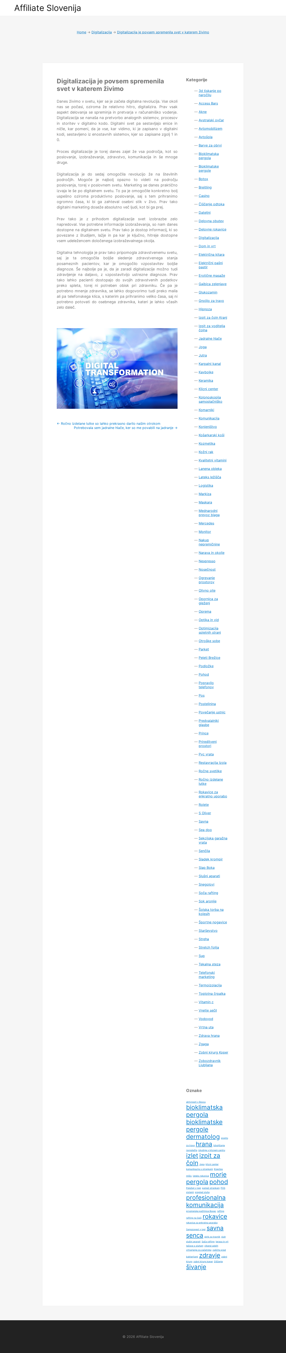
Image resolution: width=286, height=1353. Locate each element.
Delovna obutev (211, 221)
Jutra (203, 355)
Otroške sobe (209, 641)
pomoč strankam (211, 1188)
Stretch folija (209, 947)
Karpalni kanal (210, 364)
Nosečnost (207, 569)
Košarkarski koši (211, 435)
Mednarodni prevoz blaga (209, 513)
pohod (218, 1181)
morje (218, 1174)
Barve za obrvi (210, 145)
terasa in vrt (222, 1241)
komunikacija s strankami (199, 1169)
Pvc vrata (206, 754)
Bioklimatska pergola (209, 156)
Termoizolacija (210, 985)
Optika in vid (209, 620)
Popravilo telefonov (206, 685)
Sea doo (205, 830)
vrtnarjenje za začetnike (198, 1250)
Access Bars (208, 103)
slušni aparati (193, 1241)
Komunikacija (209, 418)
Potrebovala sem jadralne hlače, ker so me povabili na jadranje (126, 428)
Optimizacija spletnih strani (210, 630)
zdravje (209, 1255)
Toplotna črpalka (212, 993)
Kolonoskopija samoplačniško (210, 399)
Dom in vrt (207, 246)
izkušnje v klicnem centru (211, 1150)
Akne (203, 112)
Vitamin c (206, 1002)
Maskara (205, 502)
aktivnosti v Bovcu (196, 1102)
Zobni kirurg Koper (213, 1052)
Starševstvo (208, 930)
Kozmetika (207, 443)
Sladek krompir (211, 859)
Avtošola (206, 137)
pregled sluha (202, 1192)
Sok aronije (207, 901)
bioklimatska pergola (204, 1111)
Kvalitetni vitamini (213, 460)
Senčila (204, 851)
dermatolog (203, 1136)
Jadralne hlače (210, 338)
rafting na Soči (194, 1218)
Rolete (204, 804)
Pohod (204, 674)
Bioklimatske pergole (209, 168)
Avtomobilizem (210, 128)
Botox (203, 179)
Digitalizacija (209, 238)
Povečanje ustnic (212, 712)
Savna (203, 821)
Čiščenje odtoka (211, 204)
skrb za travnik (212, 1236)
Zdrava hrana (209, 1035)
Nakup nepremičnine (209, 542)
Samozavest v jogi (196, 1229)
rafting (220, 1211)
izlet (192, 1155)
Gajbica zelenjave (213, 284)
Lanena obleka (210, 469)
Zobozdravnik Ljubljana (210, 1063)
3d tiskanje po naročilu (210, 93)
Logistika (206, 485)
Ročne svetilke (210, 771)
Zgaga (204, 1044)
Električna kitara (211, 254)
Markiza (205, 494)
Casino (204, 196)
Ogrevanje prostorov (207, 580)
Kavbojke (206, 372)
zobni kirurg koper (203, 1261)
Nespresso (207, 561)
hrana (204, 1144)
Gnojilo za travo (211, 301)
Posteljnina (207, 704)
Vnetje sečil (208, 1010)
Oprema (205, 611)
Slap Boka (207, 867)
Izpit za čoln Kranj (213, 317)
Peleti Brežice (209, 658)
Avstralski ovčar (211, 120)
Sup (202, 956)
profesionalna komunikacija (206, 1201)
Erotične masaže (212, 275)
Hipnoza (205, 309)
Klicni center (208, 389)
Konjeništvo (208, 427)
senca (194, 1235)
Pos (202, 695)
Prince (204, 733)
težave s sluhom (194, 1245)
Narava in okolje (211, 553)
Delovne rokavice (212, 229)
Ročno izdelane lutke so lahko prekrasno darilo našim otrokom (108, 423)
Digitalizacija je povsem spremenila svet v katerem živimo (110, 84)
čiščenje (218, 1261)
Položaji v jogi (193, 1188)
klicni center (212, 1164)
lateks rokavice (201, 1176)
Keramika (206, 380)
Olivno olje (207, 590)
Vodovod (206, 1019)
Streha (204, 939)
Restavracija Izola (213, 762)
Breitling (205, 187)
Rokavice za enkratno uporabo (213, 794)
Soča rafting (208, 893)
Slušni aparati (209, 876)
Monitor (205, 532)
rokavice (215, 1216)
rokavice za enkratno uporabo (202, 1222)
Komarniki (206, 410)
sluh (223, 1236)
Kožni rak (206, 452)
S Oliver (205, 813)
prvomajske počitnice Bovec (201, 1211)
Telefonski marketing (207, 974)
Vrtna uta (206, 1027)
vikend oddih (211, 1245)
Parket (204, 649)
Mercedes (206, 523)
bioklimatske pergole (204, 1125)
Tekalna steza (209, 964)
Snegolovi (206, 884)
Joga (203, 347)
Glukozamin (208, 292)
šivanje (196, 1266)
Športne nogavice (213, 922)
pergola (197, 1181)
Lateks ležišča (210, 477)
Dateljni (205, 212)
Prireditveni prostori (208, 743)
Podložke (206, 666)
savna (215, 1228)
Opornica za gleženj (208, 601)
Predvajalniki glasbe (209, 722)
